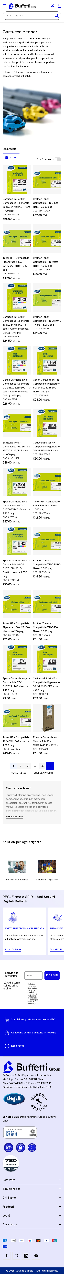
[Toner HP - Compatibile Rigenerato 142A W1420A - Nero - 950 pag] (17, 238)
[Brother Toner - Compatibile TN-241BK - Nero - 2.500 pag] (47, 541)
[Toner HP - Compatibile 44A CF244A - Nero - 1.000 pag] (47, 482)
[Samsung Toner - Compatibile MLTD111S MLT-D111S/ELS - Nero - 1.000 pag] (17, 423)
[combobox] (32, 16)
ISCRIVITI (52, 975)
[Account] (53, 6)
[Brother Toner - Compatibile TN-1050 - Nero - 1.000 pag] (47, 238)
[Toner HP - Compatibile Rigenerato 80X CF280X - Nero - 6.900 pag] (17, 604)
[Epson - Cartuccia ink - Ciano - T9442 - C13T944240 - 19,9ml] (47, 718)
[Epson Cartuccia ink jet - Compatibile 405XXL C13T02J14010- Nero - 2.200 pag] (17, 482)
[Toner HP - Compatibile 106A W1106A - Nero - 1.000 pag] (17, 718)
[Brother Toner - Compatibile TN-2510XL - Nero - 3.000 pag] (47, 297)
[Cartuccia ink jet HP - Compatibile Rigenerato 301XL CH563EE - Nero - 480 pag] (47, 659)
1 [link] (13, 766)
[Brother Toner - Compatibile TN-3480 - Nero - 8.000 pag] (47, 604)
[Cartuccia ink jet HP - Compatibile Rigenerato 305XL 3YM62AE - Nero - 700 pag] (17, 179)
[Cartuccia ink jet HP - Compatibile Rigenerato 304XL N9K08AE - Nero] (47, 423)
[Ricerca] (57, 16)
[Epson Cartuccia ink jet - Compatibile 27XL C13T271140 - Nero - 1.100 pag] (17, 659)
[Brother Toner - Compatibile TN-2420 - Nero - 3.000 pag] (47, 179)
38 (42, 766)
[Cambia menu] (5, 6)
